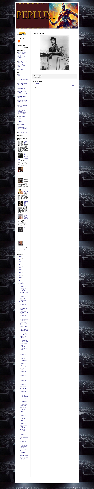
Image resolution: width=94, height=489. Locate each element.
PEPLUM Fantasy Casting (22, 369)
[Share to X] (37, 77)
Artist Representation (23, 399)
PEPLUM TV (22, 41)
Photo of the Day (22, 286)
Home (55, 85)
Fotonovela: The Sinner (22, 101)
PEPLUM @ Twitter (22, 64)
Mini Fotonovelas (21, 88)
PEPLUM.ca (20, 69)
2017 (20, 270)
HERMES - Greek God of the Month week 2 (23, 413)
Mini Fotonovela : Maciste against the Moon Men (23, 351)
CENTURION (21, 420)
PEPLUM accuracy (22, 450)
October (21, 461)
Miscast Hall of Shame (23, 361)
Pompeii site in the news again (22, 289)
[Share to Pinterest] (40, 77)
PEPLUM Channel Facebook (21, 66)
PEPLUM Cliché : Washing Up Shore (23, 396)
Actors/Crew (20, 121)
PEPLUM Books (21, 98)
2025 (20, 258)
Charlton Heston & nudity (26, 142)
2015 (20, 274)
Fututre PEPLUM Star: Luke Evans (26, 242)
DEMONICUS (22, 452)
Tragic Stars (20, 125)
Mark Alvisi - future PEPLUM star (22, 430)
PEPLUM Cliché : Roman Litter (22, 432)
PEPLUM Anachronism (23, 360)
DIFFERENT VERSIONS (23, 95)
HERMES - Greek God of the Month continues (23, 458)
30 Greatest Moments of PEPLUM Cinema (22, 113)
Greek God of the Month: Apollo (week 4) (26, 229)
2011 (20, 280)
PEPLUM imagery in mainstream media (23, 405)
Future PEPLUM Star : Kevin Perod (26, 191)
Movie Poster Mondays (23, 292)
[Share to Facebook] (38, 77)
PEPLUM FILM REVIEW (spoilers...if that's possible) (23, 446)
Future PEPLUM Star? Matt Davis (23, 357)
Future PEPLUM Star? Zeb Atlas (23, 313)
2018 (20, 269)
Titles (19, 120)
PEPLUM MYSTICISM (22, 83)
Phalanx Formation (23, 326)
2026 (20, 256)
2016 (20, 272)
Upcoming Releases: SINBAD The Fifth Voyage (23, 344)
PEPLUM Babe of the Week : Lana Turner (23, 341)
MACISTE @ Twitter (22, 52)
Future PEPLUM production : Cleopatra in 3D (22, 299)
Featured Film (21, 115)
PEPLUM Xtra (21, 62)
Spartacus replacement (23, 378)
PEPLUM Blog (22, 40)
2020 (20, 266)
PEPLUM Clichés (21, 123)
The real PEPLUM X (22, 89)
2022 (20, 262)
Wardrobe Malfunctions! (22, 84)
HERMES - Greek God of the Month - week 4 (23, 330)
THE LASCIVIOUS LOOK (23, 79)
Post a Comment (37, 83)
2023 (20, 261)
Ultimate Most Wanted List (23, 100)
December (22, 283)
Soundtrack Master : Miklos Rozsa (23, 294)
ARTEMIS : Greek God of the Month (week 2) (26, 203)
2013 (20, 277)
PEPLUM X (26, 178)
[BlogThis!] (35, 77)
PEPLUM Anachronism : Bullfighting (23, 320)
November (22, 285)
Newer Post (35, 85)
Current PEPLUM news (23, 422)
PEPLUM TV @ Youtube (22, 61)
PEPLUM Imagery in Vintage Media (23, 324)
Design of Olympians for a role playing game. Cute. (23, 366)
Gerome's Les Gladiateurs (22, 317)
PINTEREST (20, 55)
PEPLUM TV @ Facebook (23, 67)
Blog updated (21, 411)
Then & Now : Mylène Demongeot (23, 302)
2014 (20, 275)
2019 (20, 267)
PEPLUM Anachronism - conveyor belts (23, 439)
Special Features (21, 116)
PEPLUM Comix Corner (22, 132)
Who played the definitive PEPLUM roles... (23, 81)
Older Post (74, 85)
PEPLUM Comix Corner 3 (23, 128)
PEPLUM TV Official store (23, 53)
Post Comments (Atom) (42, 87)
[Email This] (34, 77)
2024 (20, 259)
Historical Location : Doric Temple (23, 337)
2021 (20, 264)
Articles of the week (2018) (23, 93)
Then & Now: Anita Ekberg (26, 168)
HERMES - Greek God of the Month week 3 (23, 373)
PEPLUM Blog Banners (22, 127)
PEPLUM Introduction (22, 75)
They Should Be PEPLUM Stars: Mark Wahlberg (26, 216)
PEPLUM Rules (21, 124)
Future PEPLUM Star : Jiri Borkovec (23, 393)
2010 (20, 282)
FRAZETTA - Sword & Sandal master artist (23, 437)
